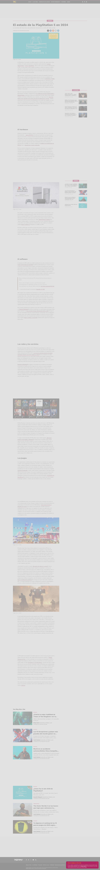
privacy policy (83, 866)
